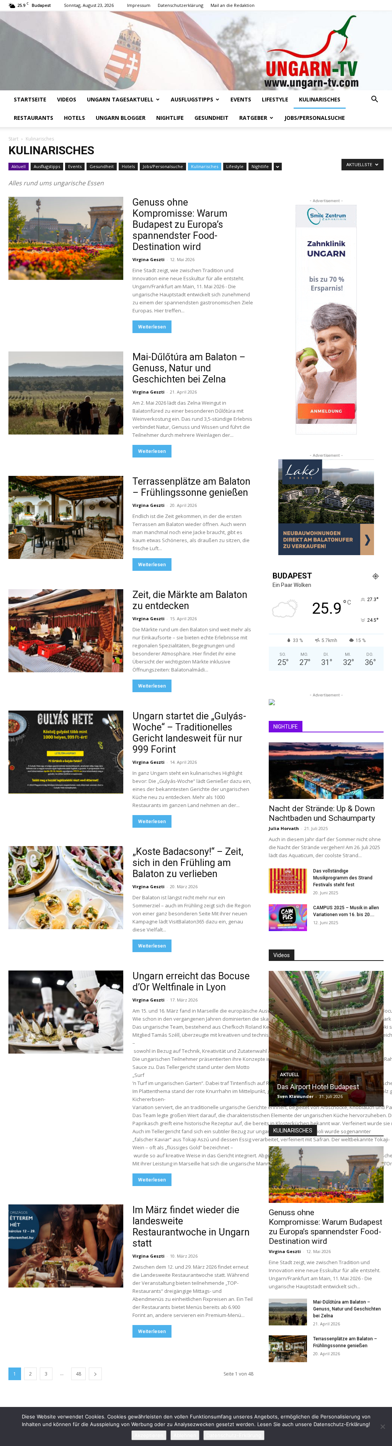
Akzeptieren (148, 1435)
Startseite (30, 99)
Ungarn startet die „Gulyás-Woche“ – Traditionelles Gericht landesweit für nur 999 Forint (189, 733)
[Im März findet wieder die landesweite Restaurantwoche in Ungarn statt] (65, 1246)
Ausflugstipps (192, 99)
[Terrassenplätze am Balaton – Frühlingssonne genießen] (65, 517)
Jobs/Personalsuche (314, 117)
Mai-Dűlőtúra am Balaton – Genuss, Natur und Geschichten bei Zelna (188, 368)
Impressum (138, 5)
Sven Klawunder (295, 1096)
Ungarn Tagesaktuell (120, 99)
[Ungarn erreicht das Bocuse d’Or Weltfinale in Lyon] (65, 1012)
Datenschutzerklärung (180, 5)
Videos (66, 99)
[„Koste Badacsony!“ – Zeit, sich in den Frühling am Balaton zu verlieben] (65, 888)
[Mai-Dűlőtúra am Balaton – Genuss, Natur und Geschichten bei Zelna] (65, 393)
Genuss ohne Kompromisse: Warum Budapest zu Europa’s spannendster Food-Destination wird (179, 224)
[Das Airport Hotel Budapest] (326, 1038)
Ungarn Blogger (120, 117)
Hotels (74, 117)
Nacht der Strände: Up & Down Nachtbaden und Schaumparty (322, 813)
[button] (374, 100)
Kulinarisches (319, 99)
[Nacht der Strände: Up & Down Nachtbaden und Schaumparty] (326, 770)
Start (13, 139)
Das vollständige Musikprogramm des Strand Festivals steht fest (342, 877)
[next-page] (95, 1374)
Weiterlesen (152, 327)
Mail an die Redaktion (233, 5)
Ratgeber (253, 117)
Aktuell (18, 166)
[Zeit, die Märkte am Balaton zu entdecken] (65, 631)
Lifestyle (275, 99)
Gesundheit (211, 117)
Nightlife (170, 117)
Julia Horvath (284, 828)
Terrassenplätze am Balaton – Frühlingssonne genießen (191, 487)
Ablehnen (184, 1435)
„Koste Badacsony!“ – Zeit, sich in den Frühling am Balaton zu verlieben (187, 862)
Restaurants (33, 117)
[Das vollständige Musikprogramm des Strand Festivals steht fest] (288, 881)
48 (78, 1374)
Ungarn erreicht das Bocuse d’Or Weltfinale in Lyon (192, 982)
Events (240, 99)
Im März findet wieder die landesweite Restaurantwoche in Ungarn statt (191, 1226)
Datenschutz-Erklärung (233, 1435)
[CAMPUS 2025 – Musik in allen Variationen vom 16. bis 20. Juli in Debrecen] (288, 917)
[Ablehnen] (382, 1426)
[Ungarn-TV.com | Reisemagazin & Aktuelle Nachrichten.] (196, 50)
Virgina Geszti (148, 259)
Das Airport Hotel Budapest (318, 1087)
